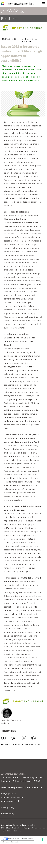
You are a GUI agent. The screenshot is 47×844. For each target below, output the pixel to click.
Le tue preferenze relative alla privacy (20, 838)
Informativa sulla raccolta (10, 842)
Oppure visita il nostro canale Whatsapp (20, 744)
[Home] (18, 3)
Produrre (10, 18)
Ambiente (27, 39)
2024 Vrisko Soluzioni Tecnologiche (18, 825)
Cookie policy (7, 813)
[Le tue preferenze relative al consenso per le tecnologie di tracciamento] (42, 839)
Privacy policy (7, 807)
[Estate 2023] (23, 104)
